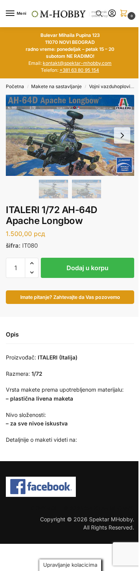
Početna (15, 86)
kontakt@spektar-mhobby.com (77, 63)
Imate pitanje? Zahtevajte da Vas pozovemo (70, 297)
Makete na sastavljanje (56, 86)
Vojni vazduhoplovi (109, 86)
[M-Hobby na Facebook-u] (70, 487)
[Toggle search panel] (99, 13)
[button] (125, 13)
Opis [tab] (12, 334)
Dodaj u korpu (87, 268)
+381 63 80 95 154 (79, 70)
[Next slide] (122, 135)
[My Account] (112, 14)
